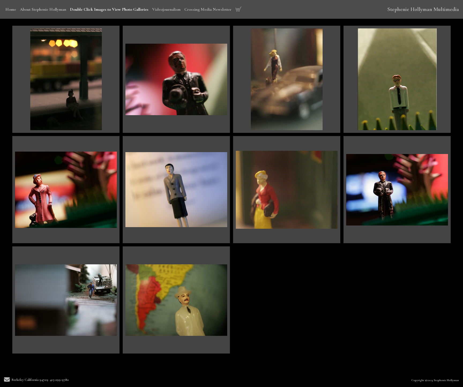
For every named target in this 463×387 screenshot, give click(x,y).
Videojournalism (166, 9)
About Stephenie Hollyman (43, 9)
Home (10, 9)
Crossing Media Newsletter (208, 9)
